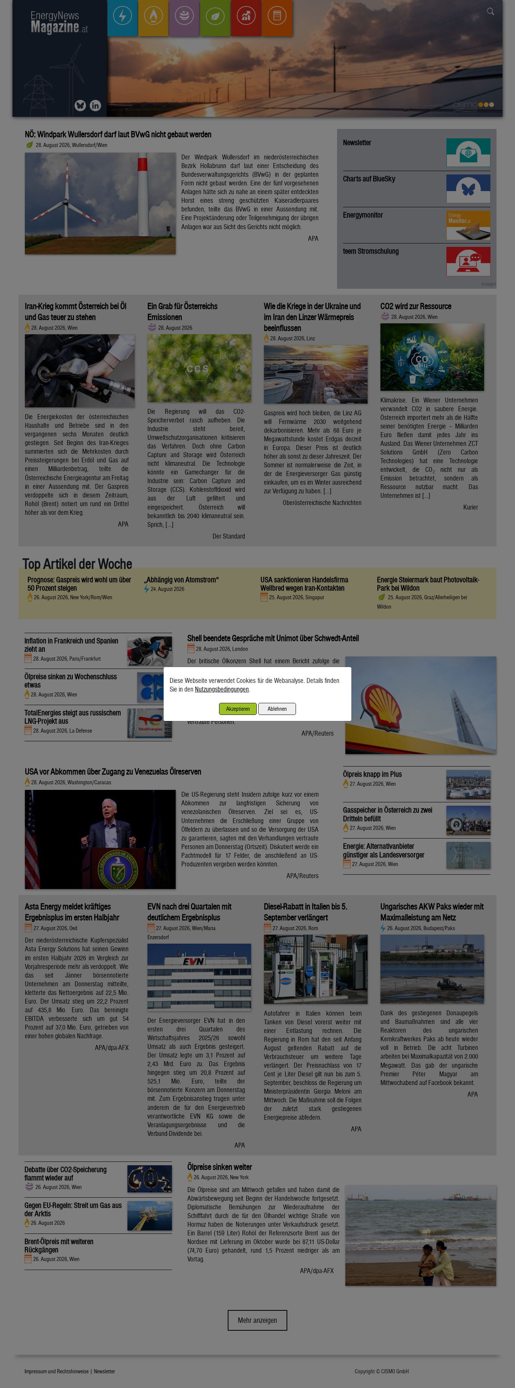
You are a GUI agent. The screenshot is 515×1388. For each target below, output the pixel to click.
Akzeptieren (238, 708)
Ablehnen (277, 708)
